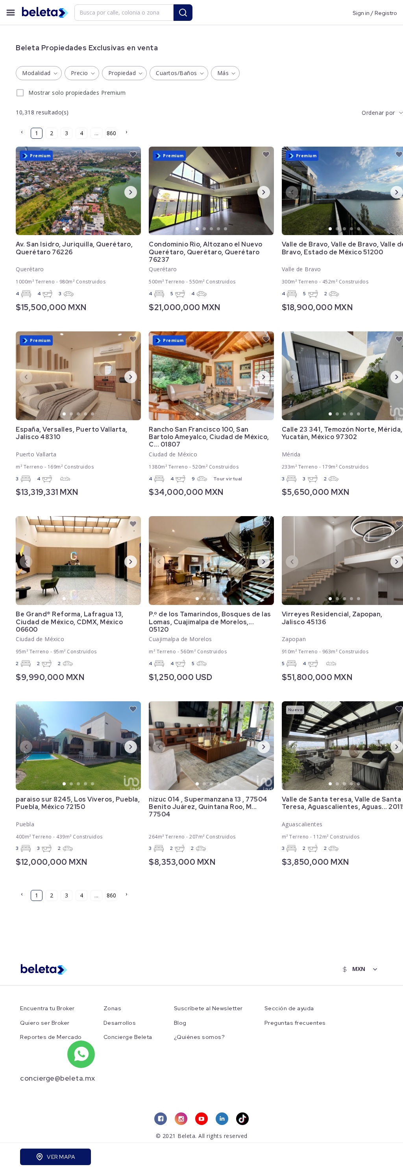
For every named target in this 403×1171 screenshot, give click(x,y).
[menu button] (10, 12)
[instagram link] (181, 1118)
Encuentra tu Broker (47, 1008)
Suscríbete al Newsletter (208, 1008)
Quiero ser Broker (45, 1023)
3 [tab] (79, 229)
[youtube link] (201, 1118)
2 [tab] (72, 229)
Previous (20, 192)
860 (111, 133)
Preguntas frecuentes (295, 1023)
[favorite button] (133, 154)
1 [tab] (65, 229)
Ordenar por (378, 112)
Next (124, 192)
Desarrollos (120, 1023)
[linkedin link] (222, 1118)
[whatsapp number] (81, 1054)
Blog (180, 1023)
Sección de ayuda (289, 1008)
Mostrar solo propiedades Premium (77, 92)
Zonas (113, 1008)
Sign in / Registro (375, 12)
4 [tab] (86, 229)
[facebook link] (160, 1118)
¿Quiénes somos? (199, 1037)
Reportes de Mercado (51, 1037)
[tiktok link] (242, 1118)
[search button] (183, 12)
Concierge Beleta (128, 1037)
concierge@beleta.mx (57, 1078)
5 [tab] (93, 229)
